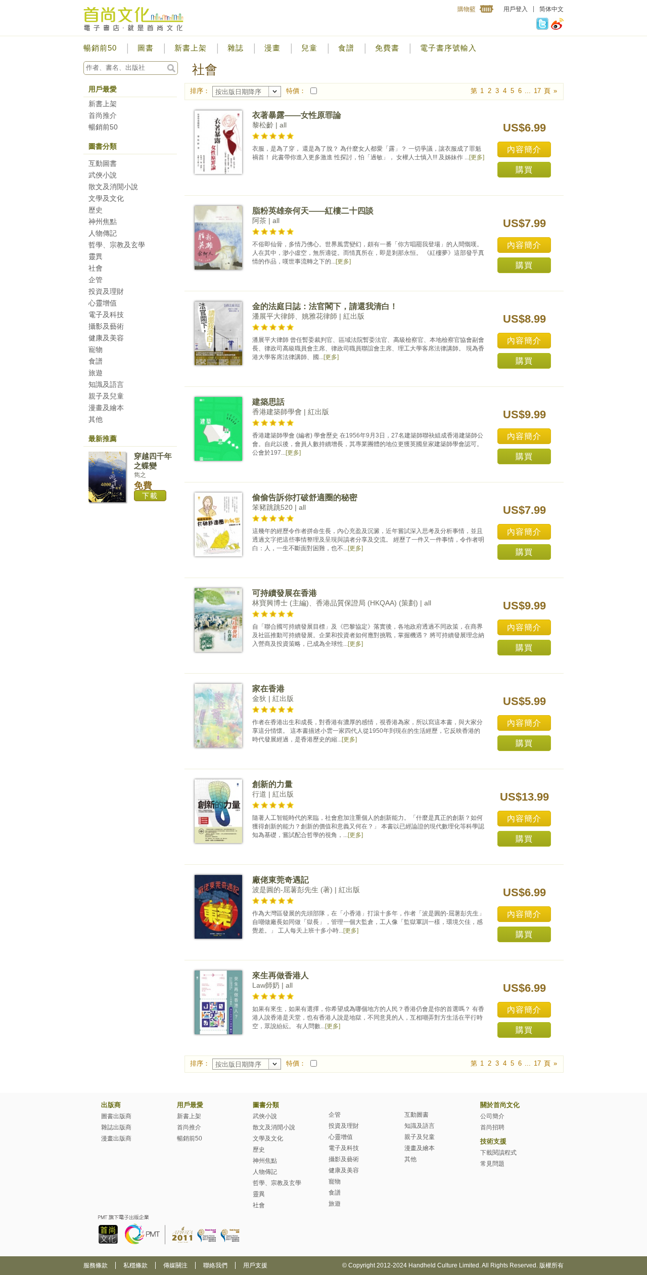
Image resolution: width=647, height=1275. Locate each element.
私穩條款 (135, 1265)
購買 (524, 169)
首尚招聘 (492, 1127)
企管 (95, 280)
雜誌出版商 (116, 1127)
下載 (150, 496)
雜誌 (235, 47)
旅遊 (95, 373)
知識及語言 (106, 384)
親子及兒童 (106, 396)
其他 (95, 419)
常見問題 (492, 1163)
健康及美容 (106, 338)
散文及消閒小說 (113, 187)
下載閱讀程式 (498, 1152)
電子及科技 (106, 315)
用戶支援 (255, 1265)
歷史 (95, 210)
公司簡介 (492, 1116)
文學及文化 (106, 198)
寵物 (95, 349)
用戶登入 (515, 9)
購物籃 (466, 9)
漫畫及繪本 (106, 408)
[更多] (476, 157)
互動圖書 (102, 163)
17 (537, 91)
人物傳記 (102, 233)
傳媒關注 (175, 1265)
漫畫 (272, 47)
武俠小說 (102, 175)
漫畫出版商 (116, 1138)
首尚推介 (102, 115)
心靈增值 (102, 303)
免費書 (387, 47)
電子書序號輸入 (448, 47)
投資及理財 (106, 291)
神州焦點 (102, 221)
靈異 (95, 256)
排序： (200, 91)
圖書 (145, 47)
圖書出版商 (116, 1116)
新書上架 (190, 47)
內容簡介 (524, 149)
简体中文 (551, 9)
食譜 (346, 47)
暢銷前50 (100, 47)
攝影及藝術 (106, 326)
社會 (95, 268)
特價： (296, 91)
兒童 (309, 47)
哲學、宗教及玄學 (116, 245)
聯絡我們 (215, 1265)
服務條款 (95, 1265)
